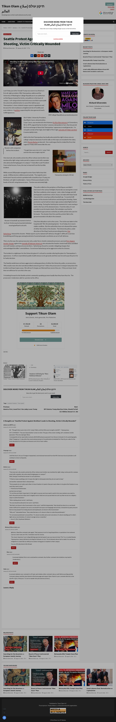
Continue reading (58, 38)
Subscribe (75, 34)
